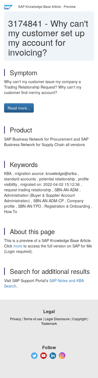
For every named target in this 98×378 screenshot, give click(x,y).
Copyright (79, 318)
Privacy (15, 318)
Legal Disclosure (57, 318)
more (17, 246)
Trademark (49, 323)
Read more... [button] (19, 108)
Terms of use (32, 318)
